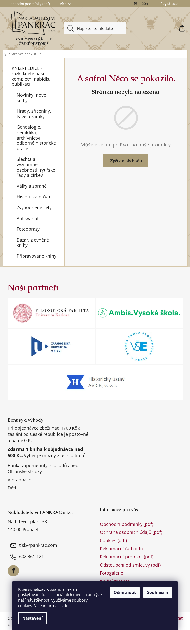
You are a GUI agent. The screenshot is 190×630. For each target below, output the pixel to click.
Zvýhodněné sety (34, 207)
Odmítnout (125, 592)
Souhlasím (157, 592)
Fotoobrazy (28, 229)
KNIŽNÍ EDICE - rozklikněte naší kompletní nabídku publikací (31, 76)
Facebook (13, 570)
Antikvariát (28, 218)
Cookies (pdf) (113, 540)
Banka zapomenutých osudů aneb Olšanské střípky (43, 468)
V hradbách (19, 480)
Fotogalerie (111, 573)
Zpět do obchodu (126, 160)
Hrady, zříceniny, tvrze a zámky (34, 113)
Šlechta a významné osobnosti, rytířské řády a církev (36, 167)
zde (65, 605)
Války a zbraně (32, 186)
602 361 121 (31, 556)
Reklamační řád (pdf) (121, 548)
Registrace (169, 3)
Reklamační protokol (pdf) (126, 557)
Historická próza (33, 197)
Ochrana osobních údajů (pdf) (131, 532)
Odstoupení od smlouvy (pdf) (130, 565)
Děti (12, 488)
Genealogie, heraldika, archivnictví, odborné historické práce (36, 137)
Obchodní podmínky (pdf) (29, 3)
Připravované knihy (36, 256)
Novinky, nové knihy (31, 97)
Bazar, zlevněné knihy (33, 242)
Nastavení (32, 618)
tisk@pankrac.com (38, 545)
